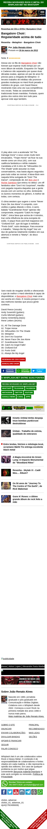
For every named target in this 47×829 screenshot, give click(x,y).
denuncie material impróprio (26, 771)
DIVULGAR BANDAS (10, 737)
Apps (28, 397)
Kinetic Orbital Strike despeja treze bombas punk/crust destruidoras (28, 421)
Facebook (30, 388)
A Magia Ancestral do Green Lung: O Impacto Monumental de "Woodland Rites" (28, 460)
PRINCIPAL (34, 725)
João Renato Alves (22, 47)
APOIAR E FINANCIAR (11, 741)
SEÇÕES (33, 737)
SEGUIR (5, 745)
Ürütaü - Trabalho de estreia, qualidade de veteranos (27, 432)
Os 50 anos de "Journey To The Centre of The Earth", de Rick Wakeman (27, 486)
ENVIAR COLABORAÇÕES (13, 733)
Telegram (19, 388)
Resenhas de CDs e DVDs (13, 29)
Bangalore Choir (34, 29)
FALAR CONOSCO (9, 749)
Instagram (7, 392)
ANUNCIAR (6, 729)
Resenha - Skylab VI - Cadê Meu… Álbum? (26, 471)
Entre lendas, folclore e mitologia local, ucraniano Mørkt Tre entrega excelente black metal (23, 447)
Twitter (18, 392)
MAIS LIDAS (34, 733)
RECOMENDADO (36, 729)
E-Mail (20, 397)
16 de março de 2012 (28, 50)
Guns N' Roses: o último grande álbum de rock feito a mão (27, 499)
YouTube (29, 392)
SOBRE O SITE (8, 725)
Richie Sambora (9, 183)
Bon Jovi (33, 180)
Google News (8, 397)
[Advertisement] (21, 266)
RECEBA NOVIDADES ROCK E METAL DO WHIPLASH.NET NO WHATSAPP (23, 3)
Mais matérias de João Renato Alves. (26, 716)
